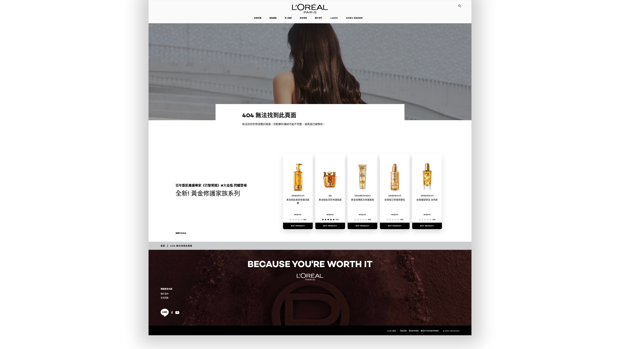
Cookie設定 (391, 331)
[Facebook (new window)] (172, 312)
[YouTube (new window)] (177, 312)
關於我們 (164, 294)
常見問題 (164, 298)
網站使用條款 (414, 331)
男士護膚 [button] (288, 18)
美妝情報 (303, 18)
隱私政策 (403, 331)
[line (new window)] (165, 313)
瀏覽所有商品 (181, 233)
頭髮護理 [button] (273, 18)
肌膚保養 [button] (257, 18)
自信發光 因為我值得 (354, 18)
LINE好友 (334, 18)
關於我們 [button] (318, 18)
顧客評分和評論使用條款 (430, 331)
